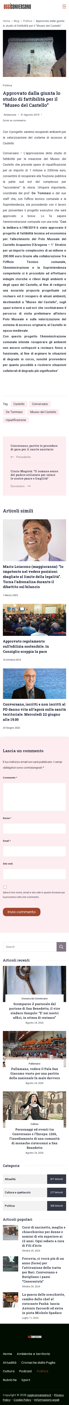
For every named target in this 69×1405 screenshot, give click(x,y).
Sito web (8, 863)
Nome (7, 818)
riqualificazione (16, 420)
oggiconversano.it (39, 1395)
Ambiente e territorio (33, 1354)
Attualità (9, 1363)
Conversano (40, 404)
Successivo (18, 486)
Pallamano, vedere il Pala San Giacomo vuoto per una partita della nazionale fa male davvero (34, 1073)
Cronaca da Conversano (34, 998)
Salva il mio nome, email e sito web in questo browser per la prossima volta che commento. (34, 894)
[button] (7, 1397)
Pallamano (34, 1063)
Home (7, 1354)
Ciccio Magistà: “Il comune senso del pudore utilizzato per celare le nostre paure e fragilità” (34, 474)
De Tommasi (14, 412)
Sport (25, 1380)
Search (61, 947)
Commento (10, 777)
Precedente (23, 457)
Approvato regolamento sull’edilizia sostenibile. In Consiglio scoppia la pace (26, 646)
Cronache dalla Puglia (38, 1363)
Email (7, 840)
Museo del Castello (43, 412)
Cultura (34, 1124)
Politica (7, 85)
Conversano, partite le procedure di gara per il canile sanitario (34, 447)
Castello (19, 404)
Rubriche (10, 1380)
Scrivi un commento (14, 121)
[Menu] (64, 6)
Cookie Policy (22, 1400)
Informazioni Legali (46, 1400)
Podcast (25, 1371)
